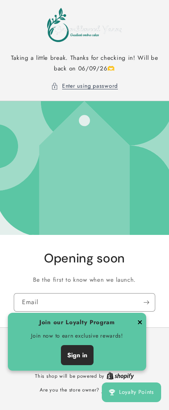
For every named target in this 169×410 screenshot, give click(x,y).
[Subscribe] (146, 302)
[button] (84, 86)
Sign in (77, 355)
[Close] (140, 322)
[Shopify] (120, 376)
